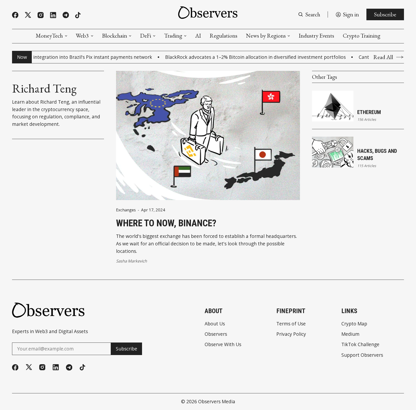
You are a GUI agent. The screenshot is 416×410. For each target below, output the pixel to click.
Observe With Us (223, 344)
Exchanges (126, 210)
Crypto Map (354, 323)
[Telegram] (66, 15)
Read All (383, 57)
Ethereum (369, 112)
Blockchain (114, 36)
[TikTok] (78, 15)
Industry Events (316, 36)
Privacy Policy (291, 334)
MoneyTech (49, 36)
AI (198, 36)
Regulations (223, 36)
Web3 (82, 36)
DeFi (145, 36)
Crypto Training (361, 36)
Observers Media (216, 401)
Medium (350, 334)
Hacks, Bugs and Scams (377, 154)
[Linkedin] (53, 15)
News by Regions (266, 36)
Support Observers (362, 355)
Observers (216, 334)
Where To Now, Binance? (166, 223)
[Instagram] (41, 15)
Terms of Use (291, 323)
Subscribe (385, 14)
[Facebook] (15, 15)
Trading (173, 36)
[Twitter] (28, 15)
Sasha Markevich (131, 261)
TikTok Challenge (360, 344)
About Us (215, 323)
